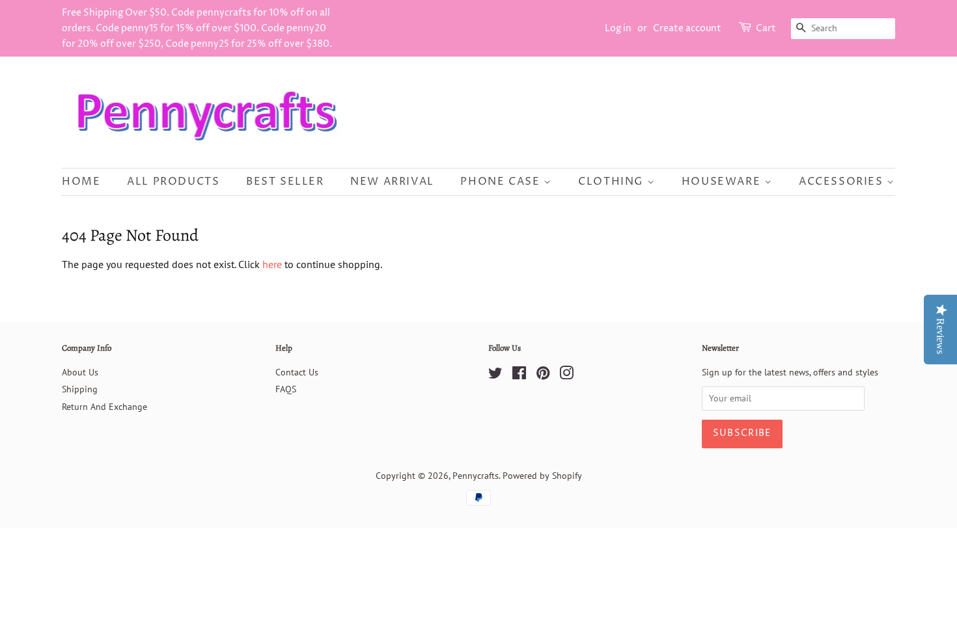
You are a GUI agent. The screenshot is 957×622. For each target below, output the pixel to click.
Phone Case (502, 181)
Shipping (80, 389)
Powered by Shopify (542, 475)
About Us (80, 372)
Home (81, 181)
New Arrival (392, 181)
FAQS (285, 389)
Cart (766, 28)
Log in (618, 28)
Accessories (843, 181)
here (272, 264)
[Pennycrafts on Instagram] (566, 375)
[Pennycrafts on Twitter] (495, 375)
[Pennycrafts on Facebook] (519, 375)
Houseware (723, 181)
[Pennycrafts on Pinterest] (543, 375)
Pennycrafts (475, 475)
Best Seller (285, 181)
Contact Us (296, 372)
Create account (687, 28)
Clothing (612, 181)
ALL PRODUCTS (173, 181)
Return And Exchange (104, 406)
